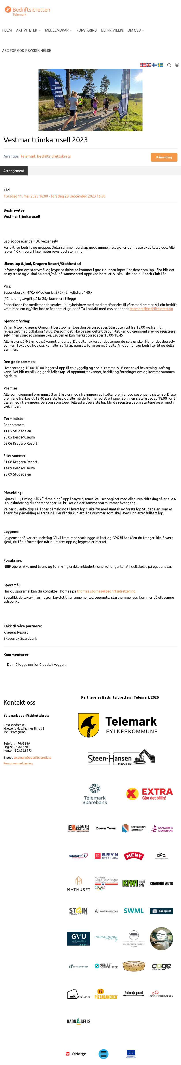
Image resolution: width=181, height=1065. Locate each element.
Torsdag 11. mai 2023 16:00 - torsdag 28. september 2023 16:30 (54, 196)
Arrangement (13, 171)
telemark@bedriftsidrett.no (151, 309)
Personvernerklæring (18, 763)
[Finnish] (155, 65)
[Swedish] (160, 65)
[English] (149, 65)
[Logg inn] (177, 65)
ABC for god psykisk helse (26, 51)
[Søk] (169, 65)
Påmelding (164, 157)
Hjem (7, 30)
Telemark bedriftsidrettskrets (45, 156)
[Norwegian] (143, 65)
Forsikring (87, 30)
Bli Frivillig (112, 30)
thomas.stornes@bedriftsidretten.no (106, 591)
